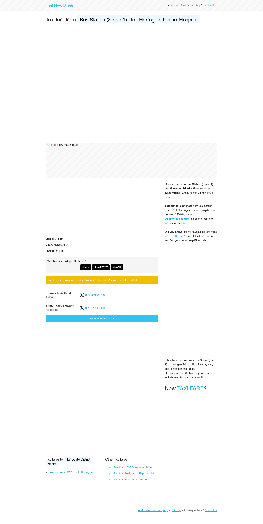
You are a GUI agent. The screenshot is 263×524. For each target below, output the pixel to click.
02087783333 (95, 307)
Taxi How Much (59, 5)
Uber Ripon (175, 236)
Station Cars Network (60, 305)
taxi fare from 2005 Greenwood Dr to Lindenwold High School (144, 467)
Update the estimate (177, 219)
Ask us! (209, 5)
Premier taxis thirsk (59, 293)
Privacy (176, 510)
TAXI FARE (190, 388)
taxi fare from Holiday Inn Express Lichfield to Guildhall (141, 473)
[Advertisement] (131, 53)
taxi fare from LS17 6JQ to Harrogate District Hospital (81, 472)
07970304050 (95, 295)
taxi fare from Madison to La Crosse (130, 479)
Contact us (211, 510)
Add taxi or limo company (153, 510)
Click (50, 144)
